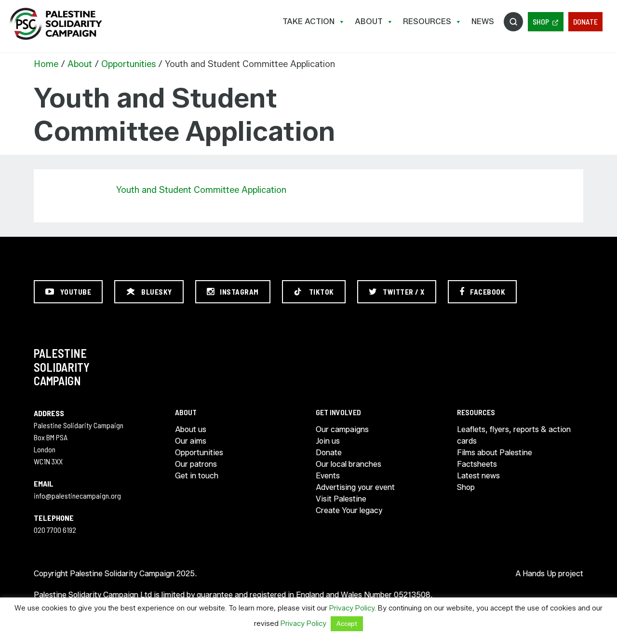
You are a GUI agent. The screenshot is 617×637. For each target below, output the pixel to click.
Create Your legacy (349, 510)
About (369, 21)
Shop (541, 21)
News (482, 21)
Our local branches (348, 464)
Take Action (308, 21)
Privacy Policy (352, 608)
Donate (585, 21)
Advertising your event (355, 487)
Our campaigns (342, 429)
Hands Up (539, 573)
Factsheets (477, 464)
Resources (427, 21)
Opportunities (128, 64)
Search (513, 21)
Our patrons (196, 464)
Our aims (190, 441)
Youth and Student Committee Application (201, 190)
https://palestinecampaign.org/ (55, 24)
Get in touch (196, 475)
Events (328, 475)
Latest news (478, 475)
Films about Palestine (494, 452)
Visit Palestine (341, 498)
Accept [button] (346, 623)
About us (190, 429)
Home (46, 64)
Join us (328, 441)
